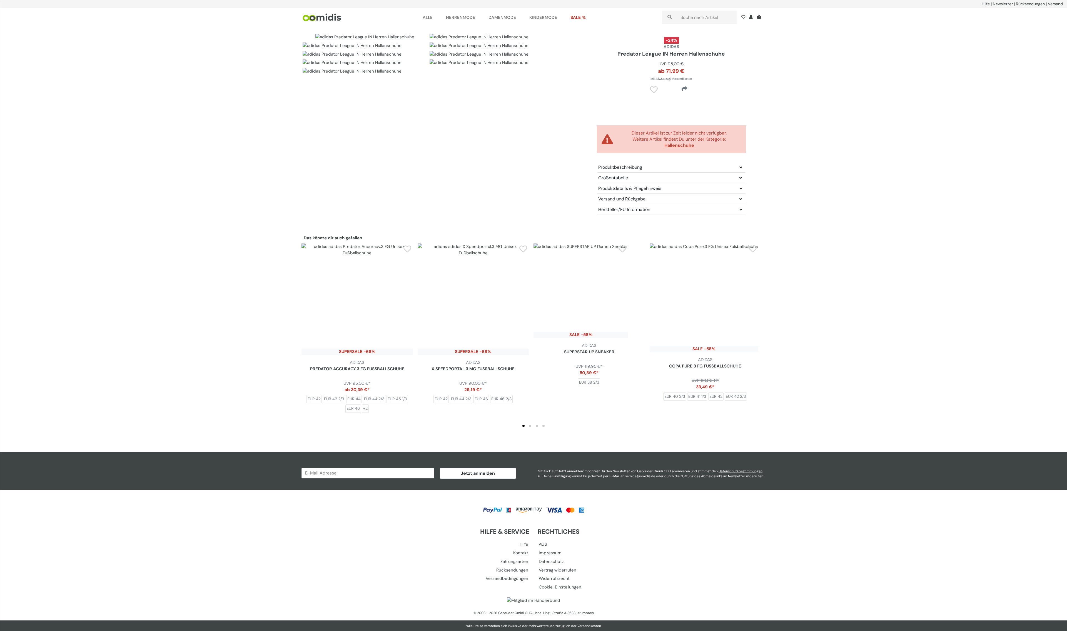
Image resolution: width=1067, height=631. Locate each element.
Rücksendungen (1030, 3)
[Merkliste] (744, 17)
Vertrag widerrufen (557, 570)
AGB (543, 544)
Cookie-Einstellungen (560, 587)
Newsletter (1003, 3)
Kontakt (520, 553)
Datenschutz (551, 561)
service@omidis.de (640, 476)
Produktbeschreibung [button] (620, 167)
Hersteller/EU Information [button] (624, 209)
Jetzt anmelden (478, 473)
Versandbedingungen (507, 578)
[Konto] (751, 17)
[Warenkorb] (760, 17)
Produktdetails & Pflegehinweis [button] (629, 188)
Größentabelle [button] (613, 178)
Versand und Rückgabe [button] (621, 199)
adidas (671, 46)
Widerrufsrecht (554, 578)
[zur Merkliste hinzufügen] (407, 248)
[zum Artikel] (357, 299)
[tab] (523, 426)
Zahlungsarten (514, 561)
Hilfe (986, 3)
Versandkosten (589, 626)
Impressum (550, 553)
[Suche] (669, 17)
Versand (1055, 3)
